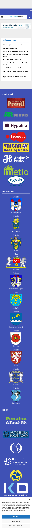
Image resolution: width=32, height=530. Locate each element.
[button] (29, 499)
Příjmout (16, 516)
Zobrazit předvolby (16, 526)
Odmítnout (16, 521)
